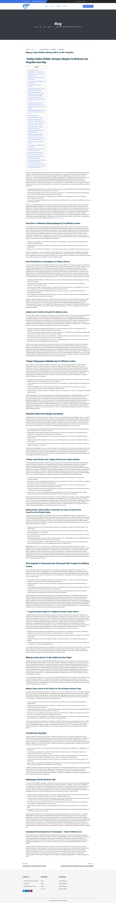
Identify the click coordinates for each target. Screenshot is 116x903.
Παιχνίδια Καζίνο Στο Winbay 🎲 (35, 154)
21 (53, 26)
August (49, 26)
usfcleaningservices (44, 49)
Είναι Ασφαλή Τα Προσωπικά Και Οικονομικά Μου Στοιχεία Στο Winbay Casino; (36, 99)
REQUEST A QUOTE (88, 6)
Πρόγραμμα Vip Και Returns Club (35, 117)
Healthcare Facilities (63, 888)
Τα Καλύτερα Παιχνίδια (33, 115)
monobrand (61, 49)
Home (36, 26)
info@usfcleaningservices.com (30, 886)
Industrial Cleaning (62, 880)
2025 (44, 26)
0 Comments (53, 49)
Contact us (43, 888)
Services (42, 886)
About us (42, 883)
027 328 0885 (26, 883)
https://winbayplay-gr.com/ (58, 218)
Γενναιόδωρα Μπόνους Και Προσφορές (36, 163)
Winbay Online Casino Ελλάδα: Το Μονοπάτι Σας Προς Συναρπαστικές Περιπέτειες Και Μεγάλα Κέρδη (36, 94)
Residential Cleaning (63, 886)
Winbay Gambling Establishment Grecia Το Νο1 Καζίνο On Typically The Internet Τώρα (37, 112)
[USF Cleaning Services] (26, 6)
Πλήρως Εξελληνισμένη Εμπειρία (35, 152)
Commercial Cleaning (63, 883)
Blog (40, 26)
